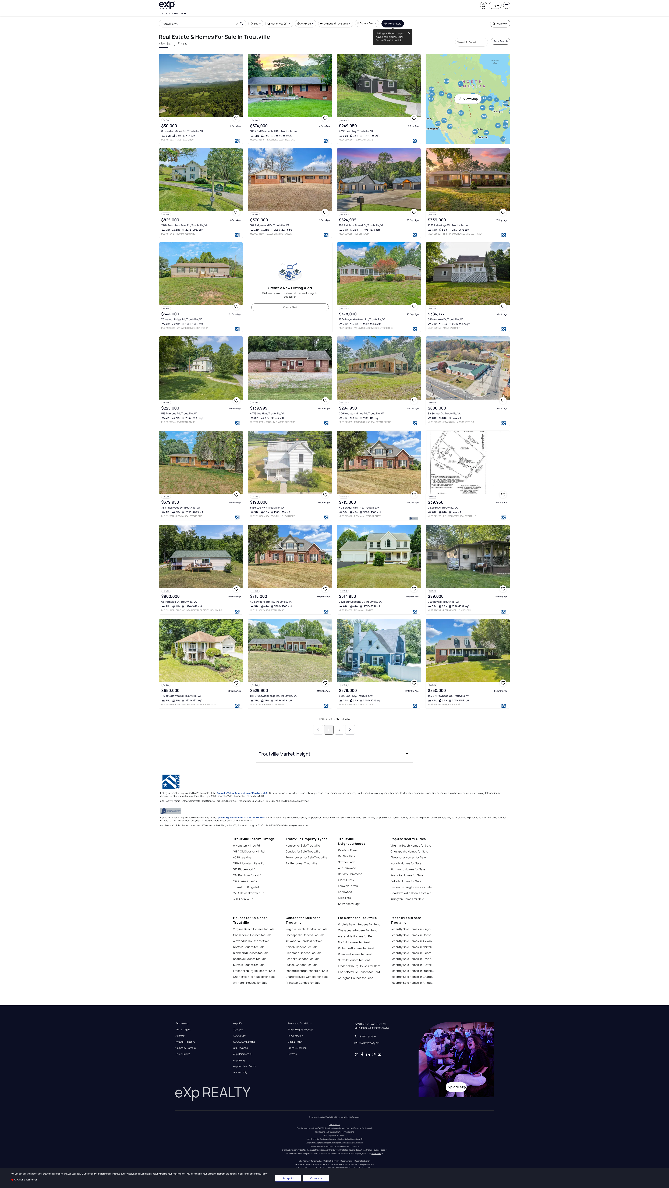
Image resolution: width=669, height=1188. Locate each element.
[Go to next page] (350, 730)
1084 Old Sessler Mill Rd (249, 851)
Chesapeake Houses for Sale (252, 935)
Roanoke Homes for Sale (407, 875)
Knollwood (345, 892)
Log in (495, 5)
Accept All (288, 1178)
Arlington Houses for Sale (250, 983)
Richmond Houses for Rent (356, 948)
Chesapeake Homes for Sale (409, 851)
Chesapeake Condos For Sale (305, 935)
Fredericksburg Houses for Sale (254, 971)
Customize (316, 1178)
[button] (334, 753)
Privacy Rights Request (300, 1029)
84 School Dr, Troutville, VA (444, 413)
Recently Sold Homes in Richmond (412, 953)
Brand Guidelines (297, 1048)
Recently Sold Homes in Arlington (412, 983)
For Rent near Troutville (301, 863)
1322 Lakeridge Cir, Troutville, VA (448, 225)
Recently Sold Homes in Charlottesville (412, 977)
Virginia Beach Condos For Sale (306, 929)
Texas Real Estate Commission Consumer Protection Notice (334, 1146)
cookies (22, 1174)
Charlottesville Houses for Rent (359, 972)
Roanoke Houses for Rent (355, 954)
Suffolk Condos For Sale (302, 965)
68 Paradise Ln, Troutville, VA (179, 602)
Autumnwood (347, 868)
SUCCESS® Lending (244, 1042)
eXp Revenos (240, 1048)
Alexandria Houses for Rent (356, 936)
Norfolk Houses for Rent (354, 942)
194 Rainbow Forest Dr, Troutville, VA (361, 225)
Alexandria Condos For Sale (304, 941)
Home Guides (182, 1054)
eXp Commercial (242, 1054)
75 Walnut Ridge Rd (246, 887)
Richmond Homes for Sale (408, 869)
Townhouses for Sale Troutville (306, 857)
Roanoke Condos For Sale (303, 959)
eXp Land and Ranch (244, 1066)
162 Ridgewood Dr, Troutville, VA (269, 225)
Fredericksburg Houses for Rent (359, 966)
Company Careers (185, 1048)
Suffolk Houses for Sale (249, 965)
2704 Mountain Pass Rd (248, 863)
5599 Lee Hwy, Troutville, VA (356, 696)
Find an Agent (182, 1029)
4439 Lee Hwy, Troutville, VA (267, 413)
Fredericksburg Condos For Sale (307, 971)
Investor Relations (185, 1042)
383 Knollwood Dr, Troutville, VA (180, 507)
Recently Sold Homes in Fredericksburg (412, 971)
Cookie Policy (295, 1042)
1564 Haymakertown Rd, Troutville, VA (362, 319)
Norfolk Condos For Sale (302, 947)
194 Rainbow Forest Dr (248, 875)
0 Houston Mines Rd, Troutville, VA (182, 131)
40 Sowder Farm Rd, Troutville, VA (359, 507)
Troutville (343, 719)
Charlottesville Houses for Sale (254, 977)
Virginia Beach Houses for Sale (253, 929)
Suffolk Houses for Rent (354, 960)
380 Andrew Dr (243, 899)
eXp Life (237, 1023)
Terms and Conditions (300, 1023)
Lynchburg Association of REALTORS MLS (241, 817)
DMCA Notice (334, 1124)
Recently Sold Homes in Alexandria (412, 941)
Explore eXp (181, 1023)
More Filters (394, 23)
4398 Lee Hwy (242, 857)
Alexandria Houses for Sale (251, 941)
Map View (502, 23)
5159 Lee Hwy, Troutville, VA (267, 507)
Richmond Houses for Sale (251, 953)
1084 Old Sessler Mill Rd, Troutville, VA (273, 131)
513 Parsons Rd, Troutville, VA (179, 413)
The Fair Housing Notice (375, 1150)
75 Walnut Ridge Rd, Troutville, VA (181, 319)
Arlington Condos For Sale (303, 983)
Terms (246, 1174)
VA (330, 719)
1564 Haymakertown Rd (248, 893)
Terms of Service (361, 1128)
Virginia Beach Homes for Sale (411, 845)
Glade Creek (346, 880)
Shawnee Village (349, 904)
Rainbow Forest (348, 850)
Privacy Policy (295, 1035)
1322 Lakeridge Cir (245, 881)
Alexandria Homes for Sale (408, 857)
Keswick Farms (348, 886)
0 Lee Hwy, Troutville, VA (443, 507)
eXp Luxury (239, 1060)
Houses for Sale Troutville (303, 845)
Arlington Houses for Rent (355, 978)
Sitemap (292, 1054)
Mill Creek (344, 898)
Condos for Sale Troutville (303, 851)
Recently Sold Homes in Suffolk (412, 965)
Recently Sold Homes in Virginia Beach (412, 929)
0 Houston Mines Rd (246, 845)
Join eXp (180, 1035)
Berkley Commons (350, 874)
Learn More (376, 1153)
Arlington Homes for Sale (407, 899)
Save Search (500, 41)
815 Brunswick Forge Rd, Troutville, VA (273, 696)
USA (321, 719)
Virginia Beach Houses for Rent (359, 924)
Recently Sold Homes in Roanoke (412, 959)
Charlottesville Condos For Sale (307, 977)
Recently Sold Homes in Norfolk (412, 947)
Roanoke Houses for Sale (250, 959)
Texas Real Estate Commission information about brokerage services (334, 1142)
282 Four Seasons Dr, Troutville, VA (360, 602)
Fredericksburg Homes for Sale (411, 887)
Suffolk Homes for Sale (406, 881)
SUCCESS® (239, 1035)
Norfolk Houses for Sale (249, 947)
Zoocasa (238, 1029)
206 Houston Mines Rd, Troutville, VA (361, 413)
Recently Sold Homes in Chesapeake (412, 935)
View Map (470, 99)
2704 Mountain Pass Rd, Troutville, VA (184, 225)
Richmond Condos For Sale (304, 953)
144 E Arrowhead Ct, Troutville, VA (448, 696)
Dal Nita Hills (346, 856)
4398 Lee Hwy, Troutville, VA (356, 131)
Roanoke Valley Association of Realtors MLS (242, 793)
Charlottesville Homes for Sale (411, 893)
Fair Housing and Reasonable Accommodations (334, 1132)
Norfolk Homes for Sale (406, 863)
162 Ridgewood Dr (245, 869)
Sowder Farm (347, 862)
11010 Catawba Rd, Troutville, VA (181, 696)
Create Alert (290, 307)
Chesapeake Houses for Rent (357, 930)
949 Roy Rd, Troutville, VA (443, 602)
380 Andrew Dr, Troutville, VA (445, 319)
